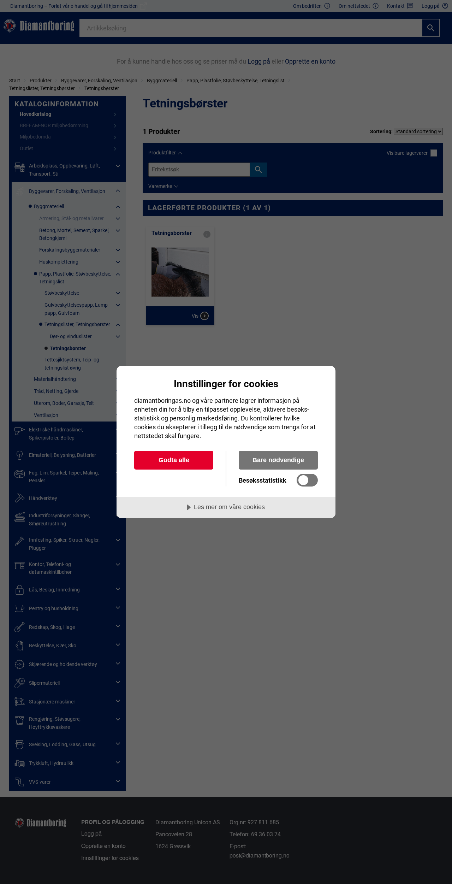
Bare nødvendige (278, 460)
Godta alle (174, 460)
